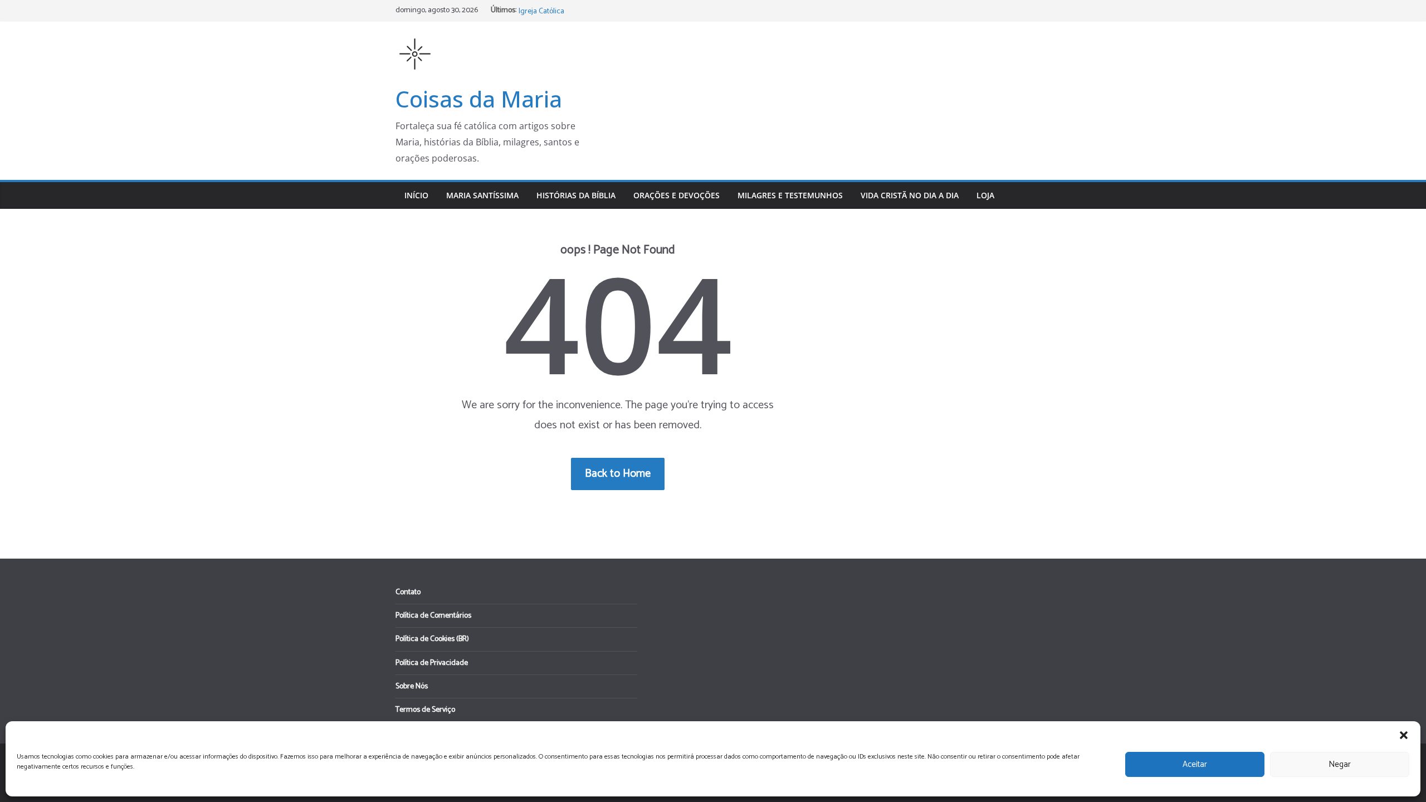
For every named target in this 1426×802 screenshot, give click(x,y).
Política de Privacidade (431, 663)
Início (416, 195)
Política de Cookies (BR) (432, 639)
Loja (985, 195)
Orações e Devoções (676, 195)
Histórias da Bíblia (576, 195)
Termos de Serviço (425, 709)
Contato (408, 592)
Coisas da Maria (478, 99)
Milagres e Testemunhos (790, 195)
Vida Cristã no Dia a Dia (910, 195)
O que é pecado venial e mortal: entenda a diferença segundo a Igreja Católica (621, 14)
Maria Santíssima (482, 195)
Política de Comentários (433, 615)
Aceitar (1195, 764)
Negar (1340, 764)
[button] (1403, 735)
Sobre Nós (411, 686)
